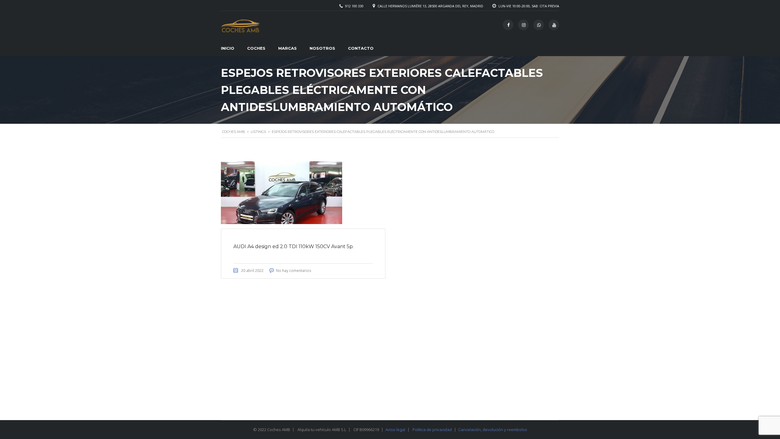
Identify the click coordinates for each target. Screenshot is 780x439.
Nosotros (322, 48)
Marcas (287, 48)
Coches (256, 48)
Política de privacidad (432, 429)
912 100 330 (354, 6)
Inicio (227, 48)
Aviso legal (395, 429)
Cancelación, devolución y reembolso (492, 429)
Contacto (361, 48)
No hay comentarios (293, 270)
